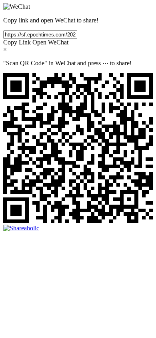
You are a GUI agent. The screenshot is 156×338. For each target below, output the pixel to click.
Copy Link (17, 42)
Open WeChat (50, 42)
